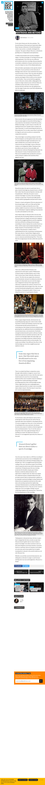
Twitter (26, 566)
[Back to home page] (8, 5)
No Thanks (41, 779)
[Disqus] (29, 624)
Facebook (18, 566)
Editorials (9, 13)
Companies (9, 23)
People (10, 25)
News (11, 21)
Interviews (9, 12)
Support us (22, 779)
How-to (10, 18)
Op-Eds (10, 19)
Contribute (33, 779)
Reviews (10, 16)
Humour (10, 15)
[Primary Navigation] (2, 2)
